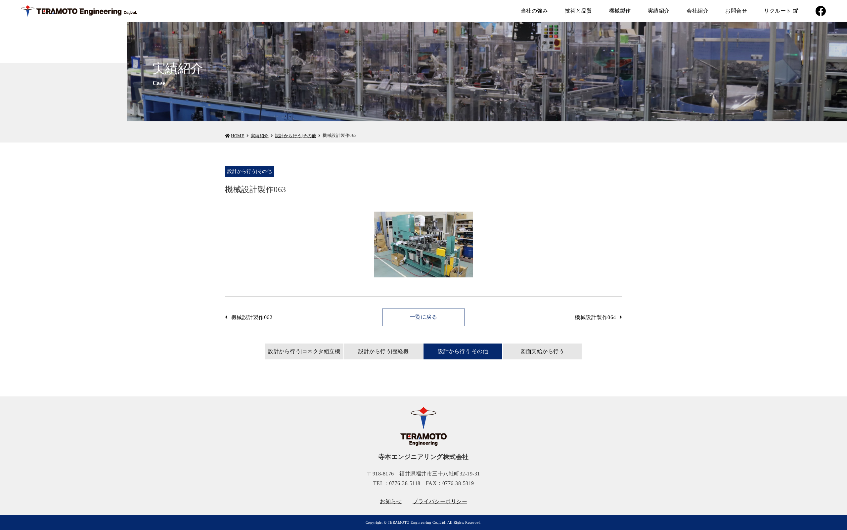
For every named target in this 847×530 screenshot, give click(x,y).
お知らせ (391, 501)
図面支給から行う (542, 351)
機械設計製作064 (595, 317)
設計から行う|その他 (295, 136)
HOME (237, 136)
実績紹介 (260, 136)
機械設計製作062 (251, 317)
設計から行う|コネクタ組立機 (304, 351)
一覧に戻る (423, 317)
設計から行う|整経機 (383, 351)
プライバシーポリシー (440, 501)
